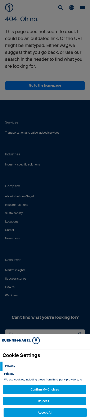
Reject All (44, 401)
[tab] (45, 366)
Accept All (45, 412)
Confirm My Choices (45, 389)
